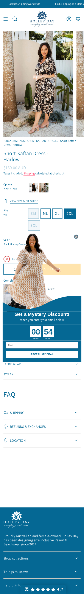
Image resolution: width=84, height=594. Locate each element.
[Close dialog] (76, 237)
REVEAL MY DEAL (42, 354)
